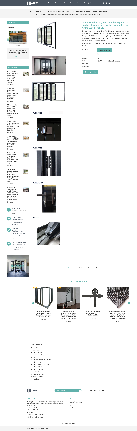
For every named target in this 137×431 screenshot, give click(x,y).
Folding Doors (37, 362)
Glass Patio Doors (38, 374)
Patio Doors (36, 379)
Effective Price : (86, 49)
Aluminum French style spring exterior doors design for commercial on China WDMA (44, 314)
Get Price (10, 84)
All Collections (73, 408)
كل (36, 14)
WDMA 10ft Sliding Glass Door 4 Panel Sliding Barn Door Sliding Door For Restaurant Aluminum (12, 94)
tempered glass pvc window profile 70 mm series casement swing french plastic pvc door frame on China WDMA (68, 315)
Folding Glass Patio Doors (41, 364)
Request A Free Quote (75, 402)
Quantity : (84, 58)
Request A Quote (104, 50)
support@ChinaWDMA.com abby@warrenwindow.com (35, 414)
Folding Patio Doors (39, 369)
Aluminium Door (38, 350)
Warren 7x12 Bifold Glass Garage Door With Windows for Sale (18, 52)
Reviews (81, 268)
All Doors (35, 347)
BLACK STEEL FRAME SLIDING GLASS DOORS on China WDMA (93, 313)
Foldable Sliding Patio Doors (42, 360)
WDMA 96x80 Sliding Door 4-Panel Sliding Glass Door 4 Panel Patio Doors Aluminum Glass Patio (12, 158)
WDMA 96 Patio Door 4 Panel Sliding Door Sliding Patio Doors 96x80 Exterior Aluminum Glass (13, 110)
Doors (34, 357)
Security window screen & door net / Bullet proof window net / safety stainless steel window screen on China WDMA (117, 315)
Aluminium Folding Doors (40, 355)
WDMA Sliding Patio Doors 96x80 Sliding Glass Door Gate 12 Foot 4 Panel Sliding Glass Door (13, 126)
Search (70, 405)
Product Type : (86, 66)
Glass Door (36, 372)
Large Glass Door (38, 376)
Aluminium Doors (38, 352)
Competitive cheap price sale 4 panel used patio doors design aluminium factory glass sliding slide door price (13, 175)
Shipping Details (92, 268)
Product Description (69, 268)
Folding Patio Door (39, 367)
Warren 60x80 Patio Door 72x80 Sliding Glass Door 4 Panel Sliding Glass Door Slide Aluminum (12, 77)
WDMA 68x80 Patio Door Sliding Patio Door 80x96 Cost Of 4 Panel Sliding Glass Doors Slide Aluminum (13, 141)
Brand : (84, 60)
